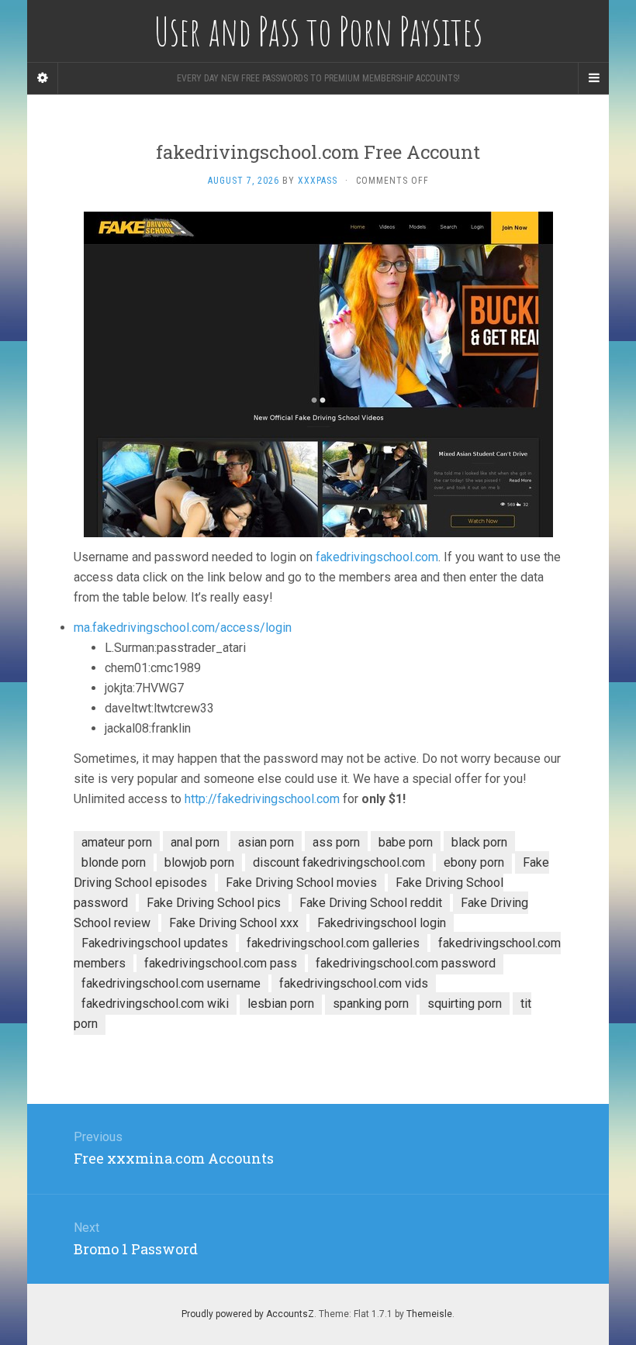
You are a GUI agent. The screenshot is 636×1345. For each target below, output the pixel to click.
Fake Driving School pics (214, 902)
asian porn (266, 842)
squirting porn (464, 1003)
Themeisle (429, 1314)
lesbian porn (280, 1003)
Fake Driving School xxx (234, 923)
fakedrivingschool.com (377, 557)
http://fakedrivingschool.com (262, 798)
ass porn (336, 842)
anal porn (195, 842)
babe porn (405, 842)
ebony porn (474, 862)
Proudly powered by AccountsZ (247, 1314)
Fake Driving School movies (301, 882)
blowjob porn (199, 862)
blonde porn (113, 862)
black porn (479, 842)
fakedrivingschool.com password (406, 963)
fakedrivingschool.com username (171, 983)
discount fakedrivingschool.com (339, 862)
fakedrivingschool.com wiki (155, 1003)
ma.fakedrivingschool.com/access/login (183, 627)
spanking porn (371, 1003)
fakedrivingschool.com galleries (333, 943)
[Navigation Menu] (593, 78)
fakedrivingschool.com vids (353, 983)
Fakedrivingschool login (381, 923)
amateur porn (116, 842)
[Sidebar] (42, 78)
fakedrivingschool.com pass (220, 963)
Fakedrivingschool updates (154, 943)
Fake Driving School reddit (370, 902)
